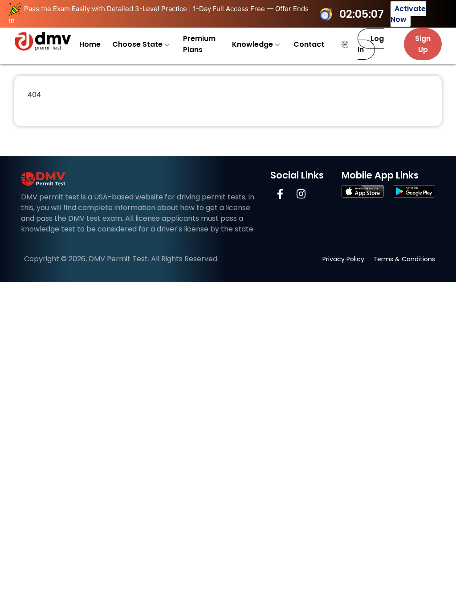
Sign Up (423, 44)
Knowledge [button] (253, 44)
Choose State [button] (138, 44)
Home (90, 44)
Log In (371, 44)
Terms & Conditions (404, 259)
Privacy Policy (343, 259)
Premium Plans (199, 44)
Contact (308, 44)
